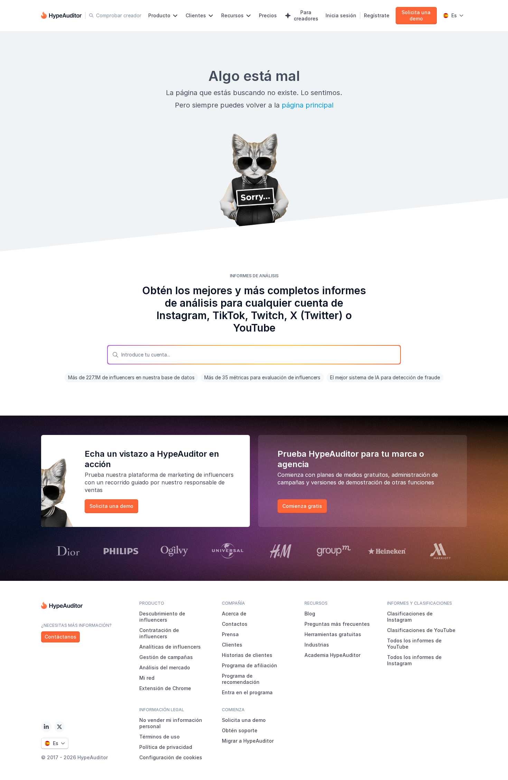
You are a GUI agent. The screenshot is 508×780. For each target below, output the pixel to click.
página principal (307, 105)
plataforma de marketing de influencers (181, 474)
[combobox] (254, 355)
